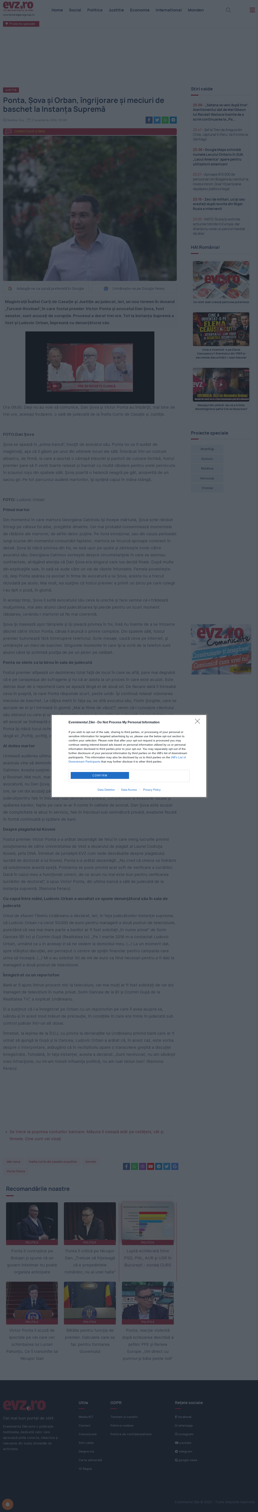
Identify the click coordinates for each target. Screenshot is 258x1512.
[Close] (199, 722)
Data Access (129, 789)
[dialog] (129, 756)
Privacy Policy (152, 789)
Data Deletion (106, 789)
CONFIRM (100, 775)
